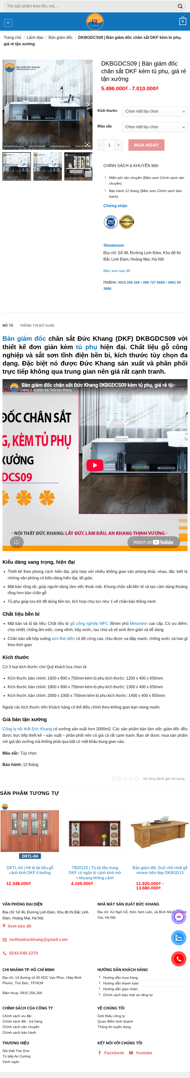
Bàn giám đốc (60, 37)
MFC (104, 623)
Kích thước (107, 111)
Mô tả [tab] (7, 325)
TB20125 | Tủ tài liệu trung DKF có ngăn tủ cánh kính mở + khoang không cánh (95, 873)
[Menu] (8, 23)
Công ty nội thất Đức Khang (27, 729)
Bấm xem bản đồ (116, 271)
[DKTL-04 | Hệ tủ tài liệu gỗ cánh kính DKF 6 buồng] (30, 832)
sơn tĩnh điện (63, 639)
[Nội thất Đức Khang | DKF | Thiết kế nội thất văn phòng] (95, 21)
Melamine (138, 623)
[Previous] (4, 848)
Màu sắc (104, 126)
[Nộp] (180, 6)
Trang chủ (12, 37)
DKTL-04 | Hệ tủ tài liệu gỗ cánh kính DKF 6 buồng (30, 870)
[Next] (186, 848)
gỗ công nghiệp (84, 623)
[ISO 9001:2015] (110, 225)
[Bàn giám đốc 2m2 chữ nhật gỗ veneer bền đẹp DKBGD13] (160, 832)
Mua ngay (146, 144)
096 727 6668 (154, 282)
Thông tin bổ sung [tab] (37, 325)
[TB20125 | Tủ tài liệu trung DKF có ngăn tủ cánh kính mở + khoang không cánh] (95, 832)
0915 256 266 (129, 282)
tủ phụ (86, 346)
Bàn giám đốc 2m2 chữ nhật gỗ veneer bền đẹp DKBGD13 (160, 870)
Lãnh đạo (35, 37)
